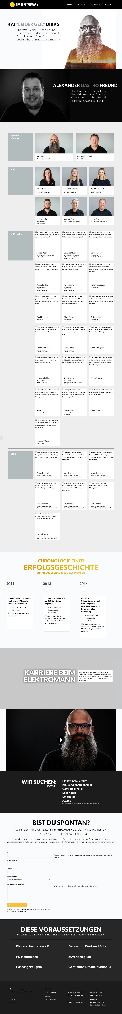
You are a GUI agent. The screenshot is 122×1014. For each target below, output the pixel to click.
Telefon (9, 868)
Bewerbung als (12, 876)
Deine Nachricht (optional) (15, 884)
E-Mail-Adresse (12, 860)
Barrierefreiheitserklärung (98, 1005)
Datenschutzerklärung (97, 1002)
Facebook (13, 1002)
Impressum (93, 999)
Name (9, 853)
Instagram (13, 999)
